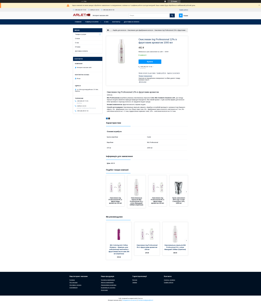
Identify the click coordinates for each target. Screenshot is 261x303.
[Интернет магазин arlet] (81, 16)
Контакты (116, 22)
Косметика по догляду (108, 287)
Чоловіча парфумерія (108, 280)
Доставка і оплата (75, 285)
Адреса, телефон (169, 280)
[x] (109, 119)
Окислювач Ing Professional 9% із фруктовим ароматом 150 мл (115, 200)
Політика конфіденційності (145, 300)
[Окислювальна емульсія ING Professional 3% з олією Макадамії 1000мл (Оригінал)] (136, 185)
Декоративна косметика (108, 285)
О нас (106, 22)
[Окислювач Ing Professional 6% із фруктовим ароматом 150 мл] (157, 185)
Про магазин (73, 282)
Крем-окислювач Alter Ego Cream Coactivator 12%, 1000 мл (178, 200)
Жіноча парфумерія (107, 282)
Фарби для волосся (119, 30)
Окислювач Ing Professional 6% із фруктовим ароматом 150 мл (158, 200)
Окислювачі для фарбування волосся (140, 30)
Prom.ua (140, 298)
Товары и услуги (91, 22)
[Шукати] (172, 15)
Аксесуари (104, 290)
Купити (150, 62)
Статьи (77, 38)
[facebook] (107, 119)
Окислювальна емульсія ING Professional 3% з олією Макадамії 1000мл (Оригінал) (136, 201)
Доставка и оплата (131, 22)
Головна (72, 280)
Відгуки (134, 280)
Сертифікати (73, 287)
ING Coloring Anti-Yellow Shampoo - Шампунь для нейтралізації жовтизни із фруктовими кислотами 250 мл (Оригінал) (119, 249)
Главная (78, 22)
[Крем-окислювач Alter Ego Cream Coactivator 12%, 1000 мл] (179, 185)
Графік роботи (168, 282)
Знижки (134, 282)
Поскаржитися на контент (129, 300)
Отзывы (77, 47)
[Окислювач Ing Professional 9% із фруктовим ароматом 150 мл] (115, 185)
